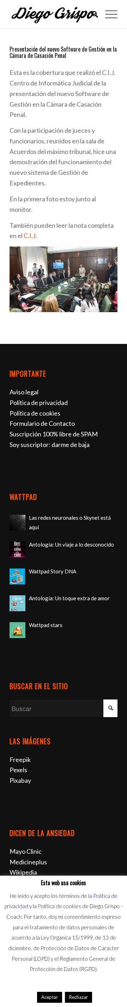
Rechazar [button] (78, 997)
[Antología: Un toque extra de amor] (17, 603)
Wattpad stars (45, 625)
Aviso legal (24, 392)
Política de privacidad (39, 402)
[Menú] (107, 14)
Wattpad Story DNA (52, 571)
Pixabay (20, 780)
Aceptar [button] (49, 997)
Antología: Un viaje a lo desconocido (71, 544)
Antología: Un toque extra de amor (69, 598)
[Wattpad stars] (17, 630)
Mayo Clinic (26, 851)
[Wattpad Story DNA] (17, 576)
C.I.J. (30, 235)
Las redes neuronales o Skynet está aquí (70, 522)
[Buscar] (91, 14)
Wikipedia (23, 872)
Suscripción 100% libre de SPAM (54, 434)
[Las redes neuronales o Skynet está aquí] (17, 523)
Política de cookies (35, 413)
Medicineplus (28, 862)
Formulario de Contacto (42, 423)
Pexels (18, 770)
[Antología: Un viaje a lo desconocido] (17, 550)
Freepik (20, 759)
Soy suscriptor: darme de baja (50, 444)
